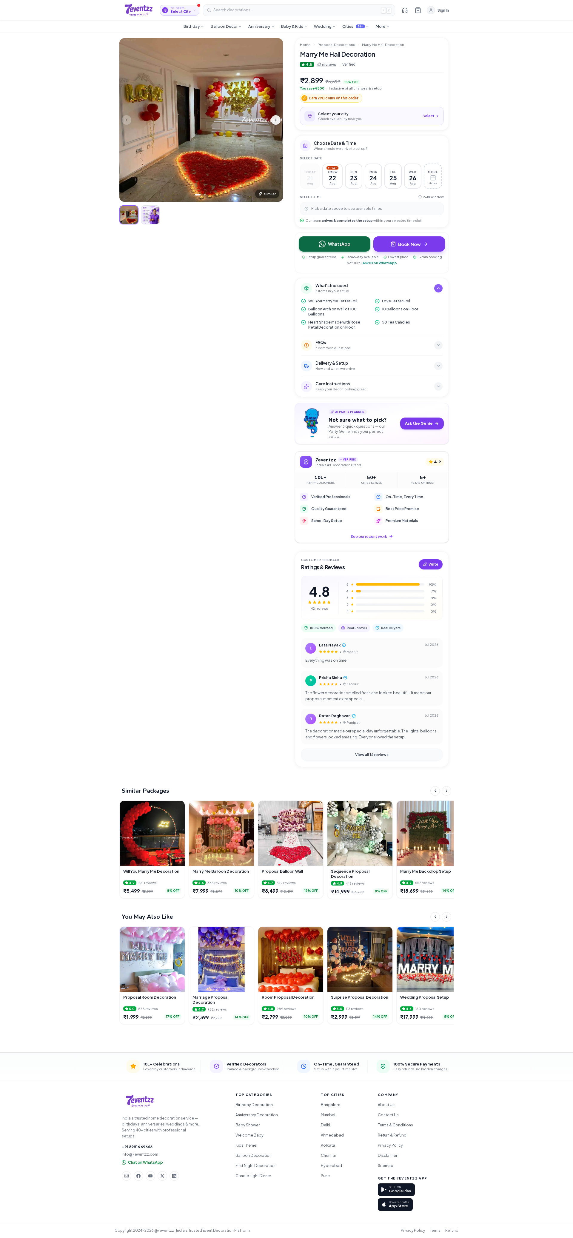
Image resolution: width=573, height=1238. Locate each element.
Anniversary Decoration (256, 1114)
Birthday (192, 26)
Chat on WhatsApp (145, 1162)
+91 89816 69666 (137, 1146)
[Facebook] (138, 1176)
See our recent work (369, 536)
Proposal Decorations (336, 44)
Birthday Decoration (254, 1104)
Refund (451, 1230)
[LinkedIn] (174, 1176)
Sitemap (385, 1165)
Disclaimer (387, 1155)
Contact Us (388, 1114)
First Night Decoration (255, 1165)
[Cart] (418, 10)
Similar (270, 194)
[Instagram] (126, 1176)
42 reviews (326, 64)
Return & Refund (392, 1135)
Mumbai (328, 1114)
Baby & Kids (292, 26)
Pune (325, 1175)
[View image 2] (150, 214)
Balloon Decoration (253, 1155)
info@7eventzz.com (140, 1154)
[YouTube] (150, 1176)
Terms (435, 1230)
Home (305, 44)
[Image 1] (197, 194)
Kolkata (328, 1145)
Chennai (328, 1155)
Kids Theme (245, 1145)
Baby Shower (247, 1124)
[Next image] (276, 120)
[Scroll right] (446, 791)
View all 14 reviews (372, 754)
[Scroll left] (435, 791)
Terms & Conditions (395, 1124)
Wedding (323, 26)
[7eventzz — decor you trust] (138, 10)
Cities (352, 26)
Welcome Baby (249, 1135)
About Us (386, 1104)
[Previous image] (126, 120)
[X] (162, 1176)
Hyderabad (331, 1165)
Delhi (325, 1124)
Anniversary (259, 26)
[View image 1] (128, 214)
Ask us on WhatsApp (380, 263)
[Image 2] (204, 194)
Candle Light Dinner (253, 1175)
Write (433, 564)
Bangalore (330, 1104)
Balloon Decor (224, 26)
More (380, 26)
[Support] (405, 10)
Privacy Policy (390, 1145)
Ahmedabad (332, 1135)
